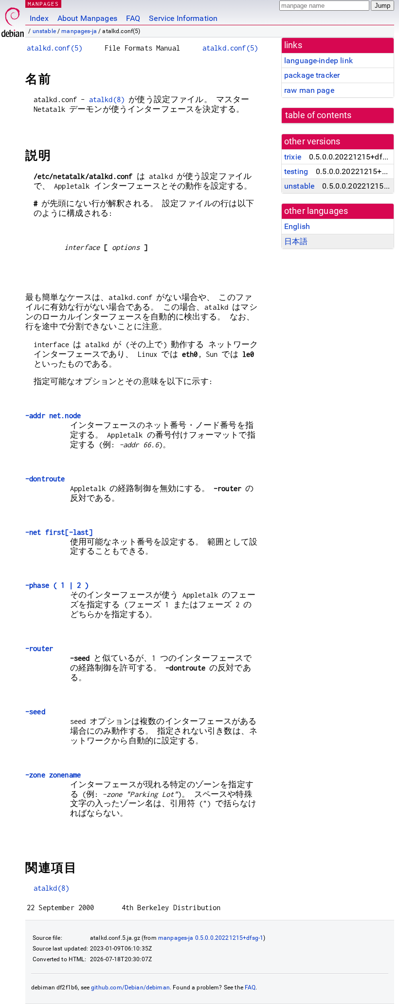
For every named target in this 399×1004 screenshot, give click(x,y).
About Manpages (87, 18)
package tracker (312, 75)
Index (39, 18)
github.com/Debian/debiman (130, 987)
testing (296, 171)
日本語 (296, 241)
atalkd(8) (107, 99)
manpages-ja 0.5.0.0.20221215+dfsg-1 (210, 937)
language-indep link (318, 60)
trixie (292, 156)
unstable (44, 31)
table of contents (318, 115)
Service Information (183, 18)
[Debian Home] (12, 19)
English (297, 226)
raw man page (309, 90)
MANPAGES (43, 3)
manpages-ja (79, 31)
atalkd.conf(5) (54, 48)
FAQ (133, 18)
